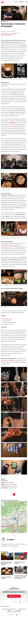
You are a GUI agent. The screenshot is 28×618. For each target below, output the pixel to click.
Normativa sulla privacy (9, 609)
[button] (15, 518)
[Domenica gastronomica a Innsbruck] (7, 571)
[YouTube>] (16, 614)
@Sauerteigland (4, 246)
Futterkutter (12, 122)
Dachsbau (24, 362)
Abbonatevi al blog (14, 596)
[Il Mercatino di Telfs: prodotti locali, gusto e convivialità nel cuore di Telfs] (21, 570)
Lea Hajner (3, 31)
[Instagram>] (13, 614)
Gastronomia (4, 21)
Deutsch (15, 33)
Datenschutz (22, 609)
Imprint (9, 610)
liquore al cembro (8, 318)
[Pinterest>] (19, 614)
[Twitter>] (11, 614)
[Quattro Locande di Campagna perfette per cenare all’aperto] (7, 556)
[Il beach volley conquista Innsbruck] (21, 556)
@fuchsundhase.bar (10, 482)
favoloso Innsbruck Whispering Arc (8, 360)
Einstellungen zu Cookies (14, 611)
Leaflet (26, 532)
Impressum (18, 610)
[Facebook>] (8, 614)
